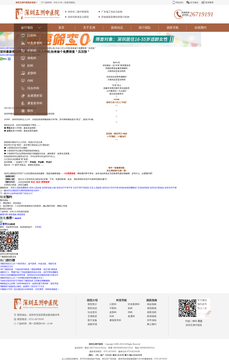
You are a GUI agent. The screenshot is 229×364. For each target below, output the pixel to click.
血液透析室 (34, 95)
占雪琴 (3, 224)
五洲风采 (92, 316)
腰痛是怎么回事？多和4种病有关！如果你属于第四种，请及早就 (29, 283)
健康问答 (4, 214)
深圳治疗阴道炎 (157, 188)
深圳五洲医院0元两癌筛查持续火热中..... (24, 190)
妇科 (30, 65)
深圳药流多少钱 (49, 188)
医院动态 (92, 308)
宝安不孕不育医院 (81, 188)
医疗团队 (145, 27)
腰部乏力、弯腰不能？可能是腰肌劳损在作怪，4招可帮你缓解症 (29, 272)
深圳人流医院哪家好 (20, 188)
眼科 (30, 110)
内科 (30, 80)
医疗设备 (92, 320)
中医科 (31, 50)
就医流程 (151, 312)
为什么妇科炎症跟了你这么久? (19, 193)
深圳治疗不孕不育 (64, 188)
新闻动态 (117, 27)
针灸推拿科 (34, 43)
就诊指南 (151, 304)
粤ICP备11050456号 (133, 355)
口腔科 (31, 35)
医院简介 (92, 304)
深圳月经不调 (170, 188)
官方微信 (194, 2)
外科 (111, 316)
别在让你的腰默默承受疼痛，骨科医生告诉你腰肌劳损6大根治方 (29, 275)
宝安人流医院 (96, 188)
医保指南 (151, 316)
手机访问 (179, 2)
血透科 (131, 316)
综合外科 (33, 88)
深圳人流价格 (35, 188)
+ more (16, 218)
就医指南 (13, 214)
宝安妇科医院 (143, 188)
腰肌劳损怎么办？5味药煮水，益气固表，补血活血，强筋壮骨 (28, 263)
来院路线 (21, 214)
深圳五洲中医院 (7, 48)
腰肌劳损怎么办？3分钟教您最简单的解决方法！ (22, 278)
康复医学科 (34, 103)
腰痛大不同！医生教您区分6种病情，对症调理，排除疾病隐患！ (29, 289)
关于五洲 (89, 27)
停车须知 (151, 320)
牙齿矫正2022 (6, 266)
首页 (61, 27)
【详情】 (38, 227)
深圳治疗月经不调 (110, 188)
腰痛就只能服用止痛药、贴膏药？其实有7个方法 (22, 286)
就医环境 (92, 324)
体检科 (31, 58)
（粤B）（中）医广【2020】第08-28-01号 (105, 355)
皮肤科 (31, 73)
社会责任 (92, 312)
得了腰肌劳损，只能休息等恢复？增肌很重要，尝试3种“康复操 (28, 269)
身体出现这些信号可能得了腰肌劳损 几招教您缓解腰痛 (25, 281)
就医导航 (173, 27)
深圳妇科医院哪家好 (128, 188)
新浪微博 (209, 2)
